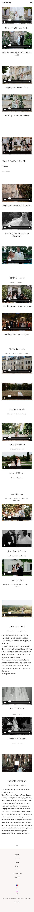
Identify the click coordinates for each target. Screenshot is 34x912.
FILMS (17, 862)
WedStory (6, 2)
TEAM (17, 866)
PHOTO (17, 859)
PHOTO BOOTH (17, 873)
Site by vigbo (17, 907)
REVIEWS (17, 870)
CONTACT (17, 877)
